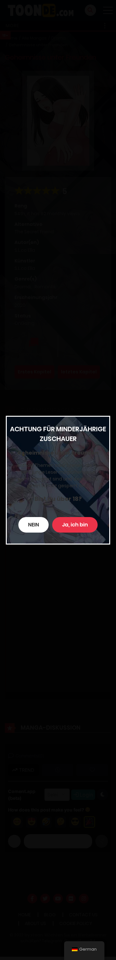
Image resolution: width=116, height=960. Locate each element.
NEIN (33, 524)
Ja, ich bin (75, 524)
